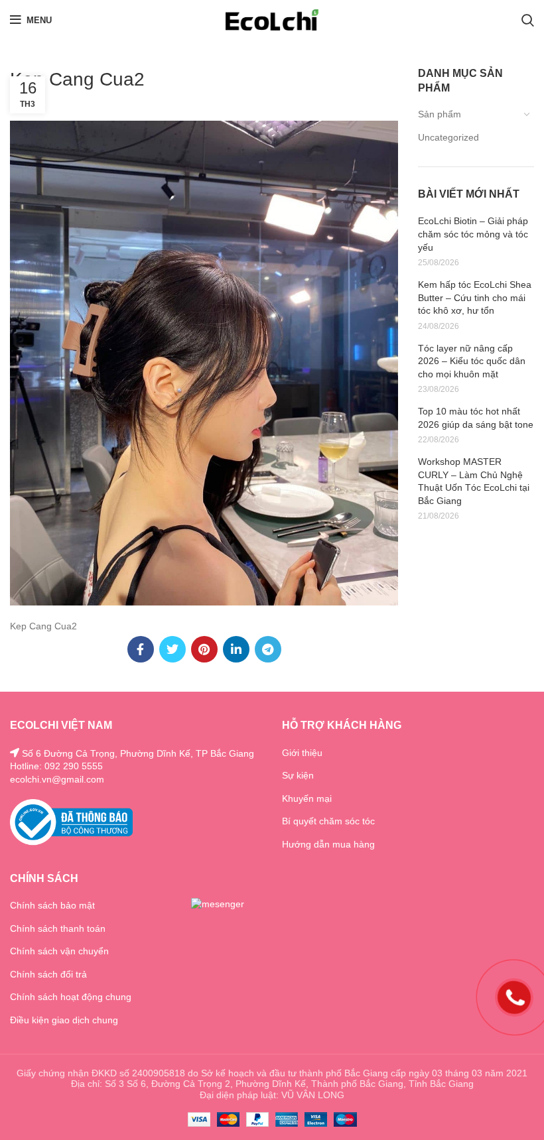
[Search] (528, 20)
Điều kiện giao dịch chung (64, 1020)
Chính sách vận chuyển (59, 951)
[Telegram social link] (268, 649)
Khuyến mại (307, 798)
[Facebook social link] (140, 649)
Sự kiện (298, 775)
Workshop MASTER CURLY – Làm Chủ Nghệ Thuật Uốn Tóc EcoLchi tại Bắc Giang (473, 481)
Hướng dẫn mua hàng (328, 844)
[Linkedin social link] (236, 649)
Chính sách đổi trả (48, 974)
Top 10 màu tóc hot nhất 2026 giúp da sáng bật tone (475, 418)
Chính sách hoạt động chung (70, 996)
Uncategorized (448, 137)
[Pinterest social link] (204, 649)
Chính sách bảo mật (52, 905)
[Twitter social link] (172, 649)
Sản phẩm (439, 114)
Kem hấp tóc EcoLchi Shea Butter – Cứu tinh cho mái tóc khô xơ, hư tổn (474, 297)
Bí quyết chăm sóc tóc (328, 821)
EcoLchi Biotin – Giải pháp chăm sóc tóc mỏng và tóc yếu (473, 234)
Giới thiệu (302, 752)
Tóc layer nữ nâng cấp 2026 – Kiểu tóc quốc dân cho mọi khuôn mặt (471, 361)
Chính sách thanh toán (57, 928)
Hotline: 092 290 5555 (56, 766)
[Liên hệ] (514, 996)
